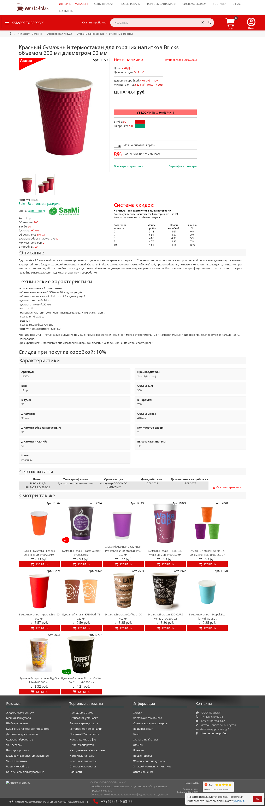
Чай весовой (14, 745)
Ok (257, 799)
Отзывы (138, 745)
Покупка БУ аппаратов (84, 734)
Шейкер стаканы (17, 723)
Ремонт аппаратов (82, 745)
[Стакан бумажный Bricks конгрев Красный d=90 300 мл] (27, 184)
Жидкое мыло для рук (20, 712)
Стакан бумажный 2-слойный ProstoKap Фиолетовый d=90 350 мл (123, 551)
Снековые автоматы (83, 766)
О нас (236, 4)
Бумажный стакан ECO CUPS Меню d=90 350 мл (165, 616)
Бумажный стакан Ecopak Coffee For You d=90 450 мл (81, 680)
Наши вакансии (143, 729)
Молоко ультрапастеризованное (27, 755)
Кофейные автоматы (83, 761)
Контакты (66, 11)
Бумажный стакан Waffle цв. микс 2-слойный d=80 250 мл (207, 553)
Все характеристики (128, 166)
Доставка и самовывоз (147, 718)
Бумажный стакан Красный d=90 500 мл (39, 616)
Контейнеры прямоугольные (25, 772)
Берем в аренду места (84, 723)
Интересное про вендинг (86, 729)
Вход (136, 734)
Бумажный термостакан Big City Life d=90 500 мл (39, 680)
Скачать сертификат (229, 487)
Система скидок (194, 4)
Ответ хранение (143, 772)
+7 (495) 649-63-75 (116, 801)
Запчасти (76, 772)
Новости (138, 750)
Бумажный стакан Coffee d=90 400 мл (123, 616)
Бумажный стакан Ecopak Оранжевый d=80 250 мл (39, 553)
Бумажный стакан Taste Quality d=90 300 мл (81, 553)
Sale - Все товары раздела (39, 203)
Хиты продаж (103, 4)
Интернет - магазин (73, 4)
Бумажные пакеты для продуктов (27, 729)
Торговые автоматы (161, 4)
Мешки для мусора (18, 718)
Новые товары (130, 4)
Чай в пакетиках (16, 761)
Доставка (219, 4)
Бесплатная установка (84, 718)
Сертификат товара (183, 166)
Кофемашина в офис (83, 739)
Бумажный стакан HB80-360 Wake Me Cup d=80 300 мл (165, 553)
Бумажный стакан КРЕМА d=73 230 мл (81, 616)
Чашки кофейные (17, 766)
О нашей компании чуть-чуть (152, 766)
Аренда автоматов (81, 712)
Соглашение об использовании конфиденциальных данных (129, 794)
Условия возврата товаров (150, 723)
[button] (251, 22)
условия (239, 801)
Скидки (137, 712)
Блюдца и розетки (17, 750)
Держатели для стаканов (22, 734)
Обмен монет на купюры (149, 761)
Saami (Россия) (37, 211)
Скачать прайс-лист (94, 22)
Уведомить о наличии (155, 112)
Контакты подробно (214, 733)
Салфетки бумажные (19, 739)
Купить (41, 564)
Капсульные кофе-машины (87, 750)
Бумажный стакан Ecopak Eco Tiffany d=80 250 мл (207, 616)
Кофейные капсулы (82, 755)
